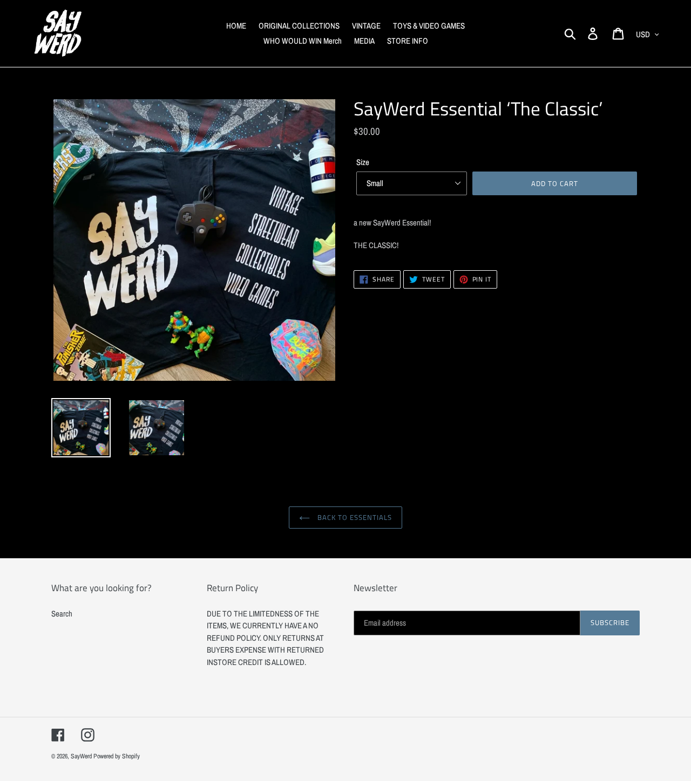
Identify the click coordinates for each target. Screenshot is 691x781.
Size (362, 162)
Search (61, 613)
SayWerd (81, 756)
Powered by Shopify (116, 756)
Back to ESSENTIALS (353, 517)
